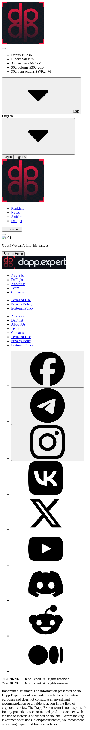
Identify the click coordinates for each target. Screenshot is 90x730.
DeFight (17, 280)
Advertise (18, 276)
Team (15, 288)
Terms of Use (21, 300)
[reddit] (45, 636)
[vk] (45, 494)
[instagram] (47, 442)
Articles (16, 217)
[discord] (45, 600)
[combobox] (47, 385)
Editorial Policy (22, 308)
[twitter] (45, 529)
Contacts (17, 292)
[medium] (45, 671)
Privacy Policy (21, 304)
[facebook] (47, 369)
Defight (16, 221)
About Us (18, 284)
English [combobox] (7, 116)
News (15, 212)
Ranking (17, 208)
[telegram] (47, 406)
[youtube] (45, 565)
